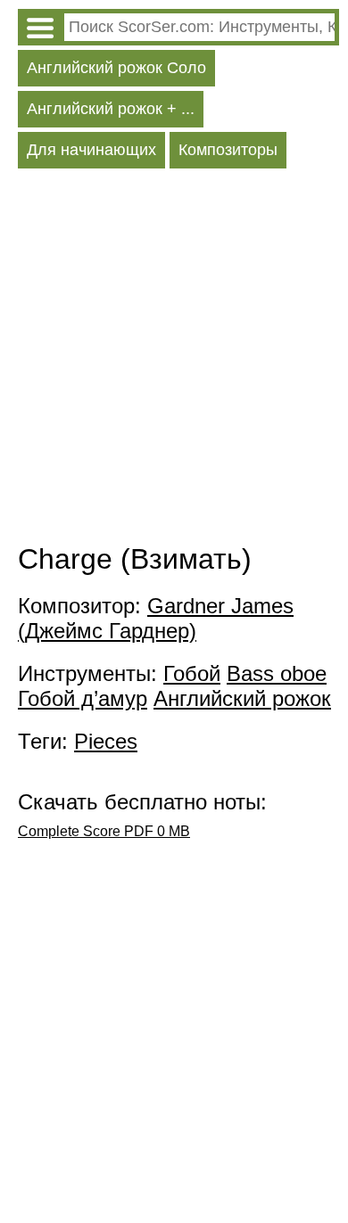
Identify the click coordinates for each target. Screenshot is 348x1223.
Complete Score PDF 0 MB (104, 831)
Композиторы (228, 150)
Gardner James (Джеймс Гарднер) (156, 618)
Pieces (105, 741)
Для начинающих (91, 150)
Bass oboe (277, 673)
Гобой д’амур (82, 698)
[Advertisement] (174, 360)
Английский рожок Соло (116, 68)
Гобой (191, 673)
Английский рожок (242, 698)
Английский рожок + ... (111, 109)
